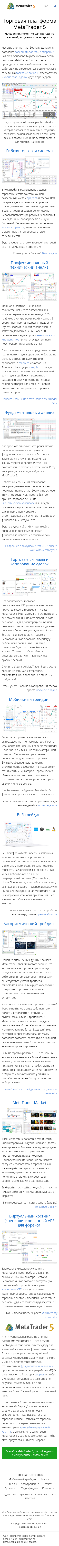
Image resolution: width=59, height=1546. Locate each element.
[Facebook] (24, 1503)
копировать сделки (16, 77)
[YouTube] (35, 1503)
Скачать (48, 1484)
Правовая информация (29, 1526)
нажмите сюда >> (46, 690)
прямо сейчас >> (47, 914)
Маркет (45, 1479)
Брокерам (11, 1488)
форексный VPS (11, 1289)
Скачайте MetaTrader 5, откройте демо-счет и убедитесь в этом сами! (29, 1453)
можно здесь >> (47, 805)
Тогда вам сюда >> (46, 1206)
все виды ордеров (13, 227)
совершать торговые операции (34, 52)
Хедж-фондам (29, 1488)
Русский (45, 5)
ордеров (32, 198)
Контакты (48, 1488)
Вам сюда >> (49, 253)
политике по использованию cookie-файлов (19, 1540)
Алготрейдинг (30, 1484)
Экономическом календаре (18, 503)
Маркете (24, 363)
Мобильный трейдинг (23, 1479)
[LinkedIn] (29, 1503)
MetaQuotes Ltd (39, 1523)
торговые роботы (27, 73)
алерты (39, 1374)
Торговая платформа (29, 1475)
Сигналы (11, 1484)
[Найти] (54, 5)
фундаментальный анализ (36, 1366)
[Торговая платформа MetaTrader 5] (29, 1326)
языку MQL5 (36, 367)
